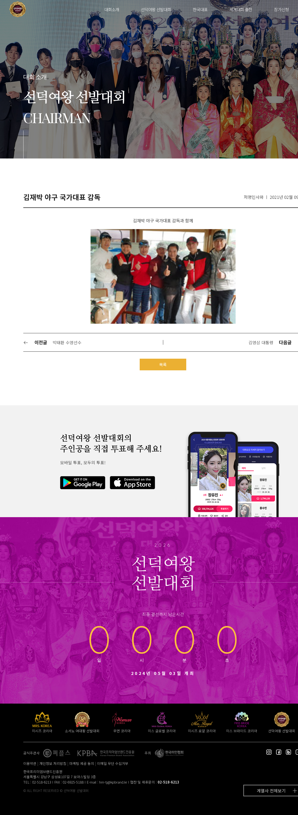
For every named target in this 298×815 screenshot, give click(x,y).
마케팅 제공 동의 (81, 763)
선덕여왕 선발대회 (156, 9)
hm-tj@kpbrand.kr (113, 782)
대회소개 (111, 9)
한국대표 (200, 9)
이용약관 (29, 763)
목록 (163, 364)
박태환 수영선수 (67, 342)
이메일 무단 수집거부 (112, 763)
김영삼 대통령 (260, 342)
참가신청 (281, 9)
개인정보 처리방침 (52, 763)
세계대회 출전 (240, 9)
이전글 (40, 342)
